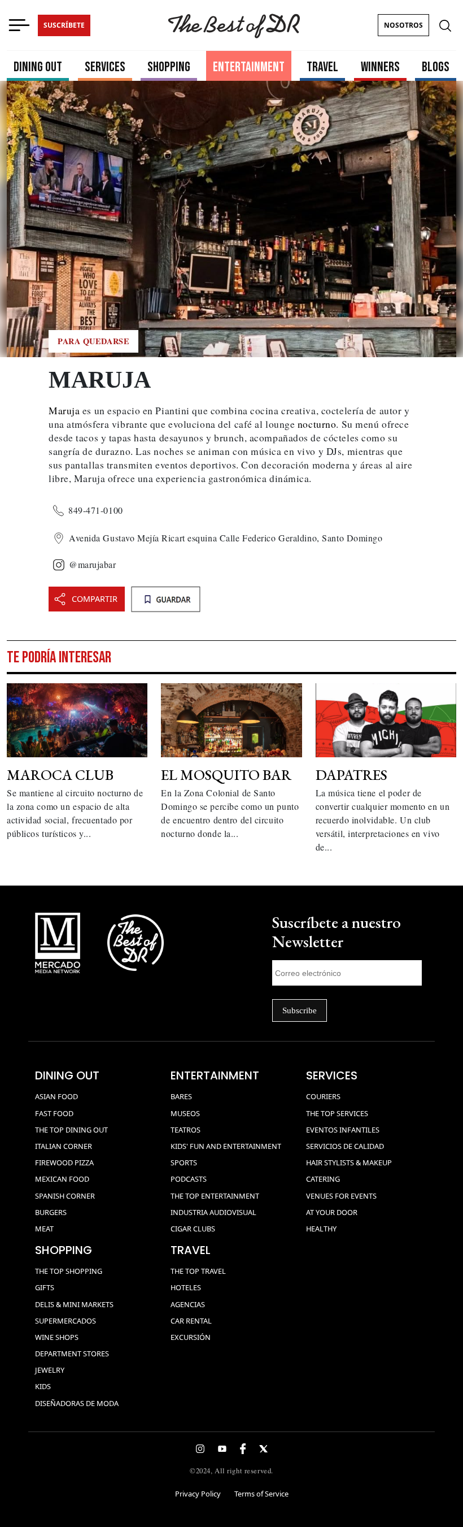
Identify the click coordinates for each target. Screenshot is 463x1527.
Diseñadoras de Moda (77, 1403)
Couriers (323, 1096)
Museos (185, 1113)
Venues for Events (341, 1196)
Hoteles (186, 1287)
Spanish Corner (65, 1196)
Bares (181, 1096)
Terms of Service (261, 1494)
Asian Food (56, 1096)
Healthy (321, 1229)
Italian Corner (63, 1146)
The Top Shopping (68, 1271)
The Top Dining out (71, 1130)
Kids (43, 1386)
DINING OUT (38, 67)
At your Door (331, 1212)
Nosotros (403, 25)
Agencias (188, 1304)
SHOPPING (168, 67)
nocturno (317, 424)
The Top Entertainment (215, 1196)
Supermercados (65, 1321)
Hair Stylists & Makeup (349, 1162)
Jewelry (49, 1370)
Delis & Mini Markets (74, 1304)
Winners (380, 67)
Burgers (51, 1212)
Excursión (191, 1337)
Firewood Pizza (64, 1162)
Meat (44, 1229)
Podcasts (189, 1179)
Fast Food (54, 1113)
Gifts (44, 1287)
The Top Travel (198, 1271)
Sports (184, 1162)
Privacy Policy (198, 1494)
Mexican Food (62, 1179)
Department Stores (72, 1353)
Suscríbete (64, 25)
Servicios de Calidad (345, 1146)
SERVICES (105, 67)
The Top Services (337, 1113)
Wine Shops (56, 1337)
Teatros (185, 1130)
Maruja (64, 410)
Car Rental (191, 1321)
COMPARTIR (94, 598)
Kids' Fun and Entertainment (226, 1146)
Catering (323, 1179)
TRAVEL (322, 67)
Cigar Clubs (193, 1229)
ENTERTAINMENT (249, 67)
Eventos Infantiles (342, 1130)
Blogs (435, 67)
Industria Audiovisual (213, 1212)
